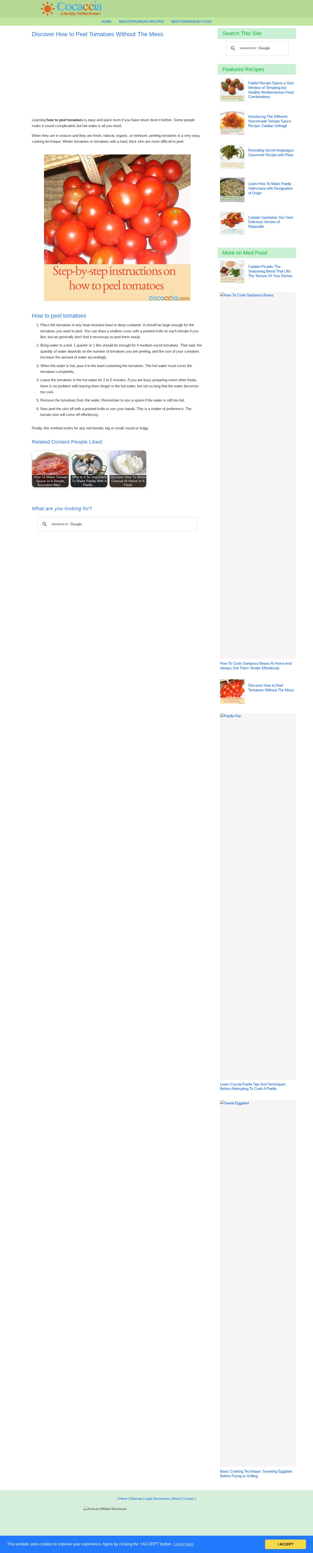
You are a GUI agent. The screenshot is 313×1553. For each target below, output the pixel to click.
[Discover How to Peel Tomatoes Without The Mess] (232, 692)
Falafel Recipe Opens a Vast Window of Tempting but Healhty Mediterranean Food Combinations (271, 90)
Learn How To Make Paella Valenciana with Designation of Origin (270, 188)
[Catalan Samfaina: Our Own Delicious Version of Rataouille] (232, 224)
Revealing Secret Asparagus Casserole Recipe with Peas (271, 152)
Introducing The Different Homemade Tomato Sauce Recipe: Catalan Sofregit (269, 121)
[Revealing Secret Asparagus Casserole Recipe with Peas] (232, 157)
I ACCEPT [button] (285, 1544)
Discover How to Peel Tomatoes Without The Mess (271, 687)
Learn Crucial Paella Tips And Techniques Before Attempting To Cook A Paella (253, 1086)
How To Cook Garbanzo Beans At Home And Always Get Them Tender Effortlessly (256, 665)
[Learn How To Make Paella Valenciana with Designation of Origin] (232, 191)
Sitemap (136, 1498)
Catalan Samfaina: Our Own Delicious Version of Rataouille (270, 222)
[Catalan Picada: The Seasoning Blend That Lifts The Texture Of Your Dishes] (232, 273)
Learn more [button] (184, 1544)
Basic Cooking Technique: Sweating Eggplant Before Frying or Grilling (256, 1473)
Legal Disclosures (157, 1498)
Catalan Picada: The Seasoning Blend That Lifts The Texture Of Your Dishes (270, 271)
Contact (188, 1498)
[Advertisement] (117, 75)
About (176, 1498)
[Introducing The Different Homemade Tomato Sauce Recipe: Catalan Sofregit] (232, 123)
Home (123, 1498)
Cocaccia (73, 8)
